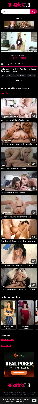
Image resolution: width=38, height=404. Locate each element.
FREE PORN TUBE (7, 339)
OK (34, 400)
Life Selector (19, 57)
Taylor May (31, 76)
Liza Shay (10, 76)
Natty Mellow (21, 76)
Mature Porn (6, 345)
